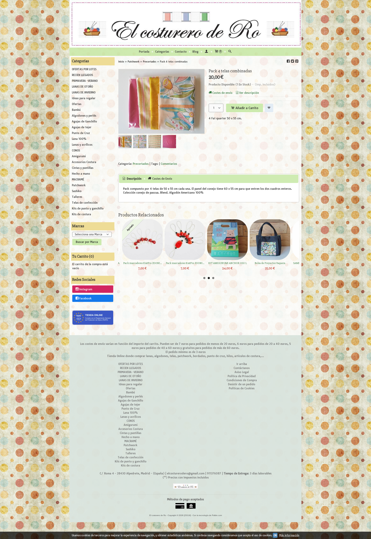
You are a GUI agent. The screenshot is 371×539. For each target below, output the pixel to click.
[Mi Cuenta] (206, 52)
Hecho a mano (81, 173)
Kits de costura (81, 214)
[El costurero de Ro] (185, 24)
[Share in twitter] (292, 61)
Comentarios (169, 164)
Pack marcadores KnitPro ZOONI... (142, 263)
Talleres (77, 197)
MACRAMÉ (78, 179)
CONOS (76, 150)
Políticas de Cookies (241, 388)
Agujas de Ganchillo (84, 121)
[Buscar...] (230, 52)
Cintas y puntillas (82, 168)
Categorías (162, 51)
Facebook (85, 298)
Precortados (141, 164)
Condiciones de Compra (242, 380)
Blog (195, 51)
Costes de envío (222, 93)
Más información (289, 535)
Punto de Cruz (81, 133)
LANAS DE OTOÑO (82, 86)
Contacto (181, 51)
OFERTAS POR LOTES (84, 69)
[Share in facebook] (288, 61)
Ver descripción (249, 93)
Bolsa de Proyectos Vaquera (270, 263)
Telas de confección (85, 202)
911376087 (214, 473)
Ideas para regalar (83, 98)
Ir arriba (242, 364)
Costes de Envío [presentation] (161, 178)
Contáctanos (242, 368)
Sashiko (77, 191)
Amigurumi (79, 156)
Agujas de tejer (81, 127)
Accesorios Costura (84, 162)
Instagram (85, 289)
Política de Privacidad (242, 376)
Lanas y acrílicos (82, 144)
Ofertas (76, 104)
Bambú (76, 110)
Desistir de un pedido (241, 384)
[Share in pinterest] (297, 61)
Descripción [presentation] (133, 178)
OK (275, 535)
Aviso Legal (242, 372)
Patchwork (79, 185)
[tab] (131, 179)
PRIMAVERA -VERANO (85, 81)
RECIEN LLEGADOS (82, 75)
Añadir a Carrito (246, 108)
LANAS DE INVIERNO (83, 92)
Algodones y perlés (84, 115)
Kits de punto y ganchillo (88, 208)
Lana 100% (79, 139)
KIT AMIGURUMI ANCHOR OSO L (227, 263)
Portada (144, 51)
